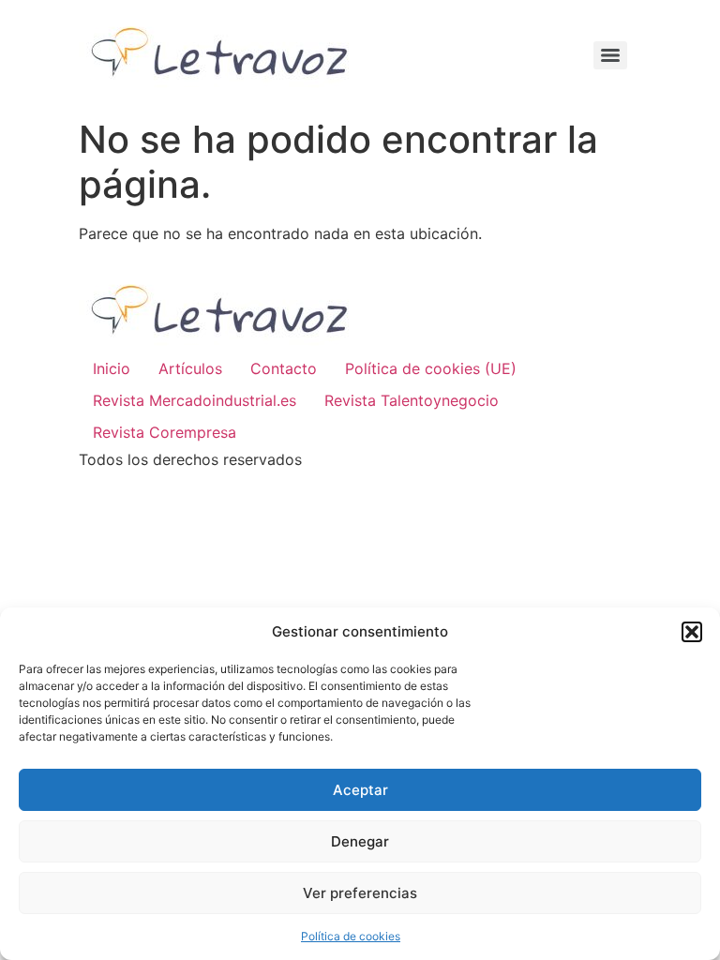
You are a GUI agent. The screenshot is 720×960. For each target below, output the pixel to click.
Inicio (111, 368)
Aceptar (360, 790)
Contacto (283, 368)
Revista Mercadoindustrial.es (194, 400)
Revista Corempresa (164, 432)
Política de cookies (350, 936)
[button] (691, 631)
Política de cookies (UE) (431, 368)
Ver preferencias (360, 893)
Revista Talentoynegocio (411, 400)
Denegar (360, 841)
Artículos (190, 368)
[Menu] (610, 55)
